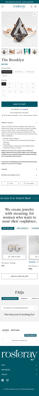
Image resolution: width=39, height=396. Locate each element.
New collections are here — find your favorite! (19, 2)
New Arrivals (22, 228)
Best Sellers (8, 228)
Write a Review (30, 335)
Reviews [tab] (5, 330)
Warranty (24, 298)
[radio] (6, 72)
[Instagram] (7, 380)
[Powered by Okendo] (7, 336)
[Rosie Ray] (19, 6)
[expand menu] (2, 6)
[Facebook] (2, 380)
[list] (19, 29)
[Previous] (5, 29)
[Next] (34, 29)
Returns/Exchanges (10, 298)
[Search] (31, 6)
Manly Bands (26, 389)
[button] (35, 6)
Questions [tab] (15, 330)
